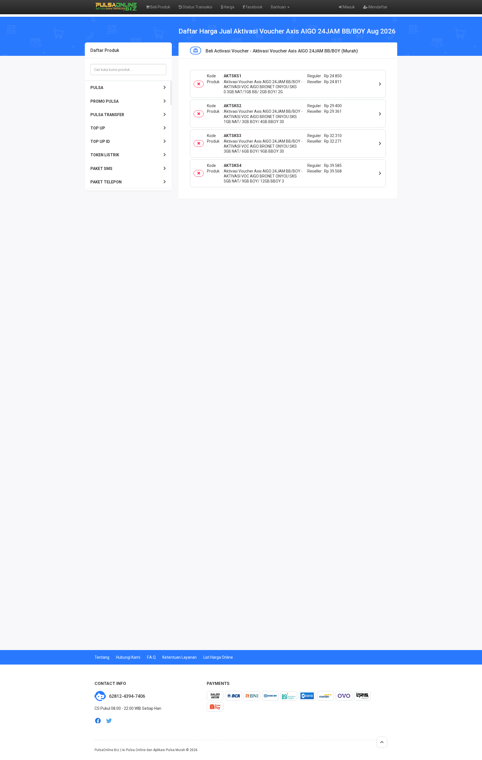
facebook (253, 7)
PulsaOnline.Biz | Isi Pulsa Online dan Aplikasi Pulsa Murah (140, 750)
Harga (228, 7)
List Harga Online (218, 657)
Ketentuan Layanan (179, 657)
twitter (109, 720)
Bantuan (279, 7)
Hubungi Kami (128, 657)
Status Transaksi (197, 7)
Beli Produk (160, 7)
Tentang (102, 657)
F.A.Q (151, 657)
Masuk (348, 7)
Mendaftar (377, 7)
